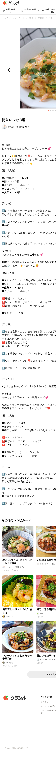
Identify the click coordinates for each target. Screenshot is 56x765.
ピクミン (9, 616)
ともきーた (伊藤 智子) (19, 127)
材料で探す (45, 702)
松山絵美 (9, 663)
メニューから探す (48, 706)
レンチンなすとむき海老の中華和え (17, 657)
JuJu (42, 613)
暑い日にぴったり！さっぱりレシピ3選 (17, 562)
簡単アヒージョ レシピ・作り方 (17, 611)
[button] (48, 111)
